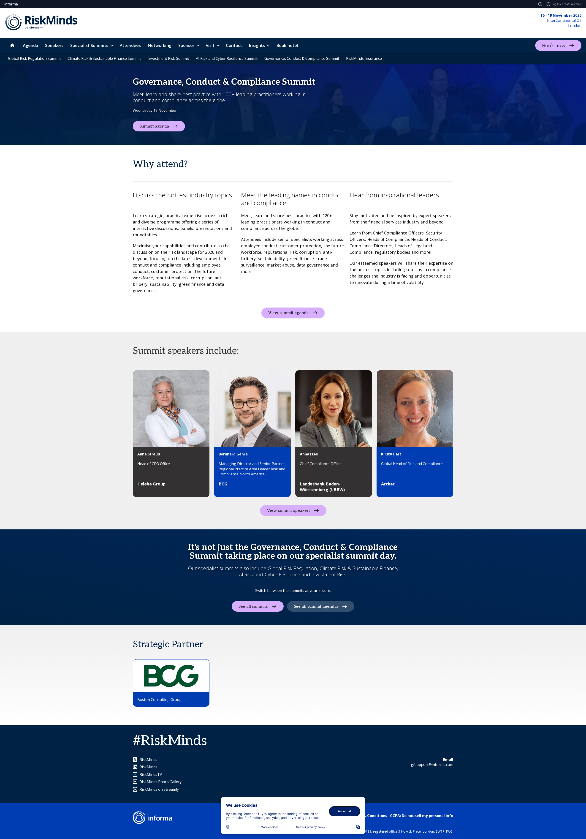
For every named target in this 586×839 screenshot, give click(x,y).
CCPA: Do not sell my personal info (421, 815)
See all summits (253, 606)
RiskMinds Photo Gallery (161, 781)
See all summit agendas (316, 606)
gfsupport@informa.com (432, 764)
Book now (554, 46)
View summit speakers (288, 510)
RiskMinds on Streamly (159, 789)
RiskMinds (148, 759)
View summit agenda (288, 312)
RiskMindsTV (151, 774)
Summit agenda (154, 126)
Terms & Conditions (369, 815)
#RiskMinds (170, 741)
